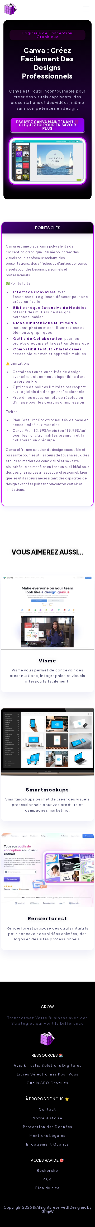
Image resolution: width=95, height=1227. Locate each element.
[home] (10, 9)
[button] (85, 9)
